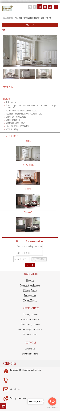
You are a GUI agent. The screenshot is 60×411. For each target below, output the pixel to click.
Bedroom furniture (31, 17)
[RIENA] (28, 151)
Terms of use (30, 295)
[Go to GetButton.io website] (52, 408)
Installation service (30, 319)
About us (30, 280)
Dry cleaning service (30, 324)
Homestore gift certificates (30, 329)
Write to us (30, 349)
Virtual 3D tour (30, 300)
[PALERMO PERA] (28, 175)
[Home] (7, 8)
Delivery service (30, 314)
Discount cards (30, 334)
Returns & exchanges (30, 285)
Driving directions (30, 354)
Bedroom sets (46, 17)
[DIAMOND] (28, 222)
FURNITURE (18, 17)
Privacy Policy (30, 290)
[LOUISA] (28, 198)
